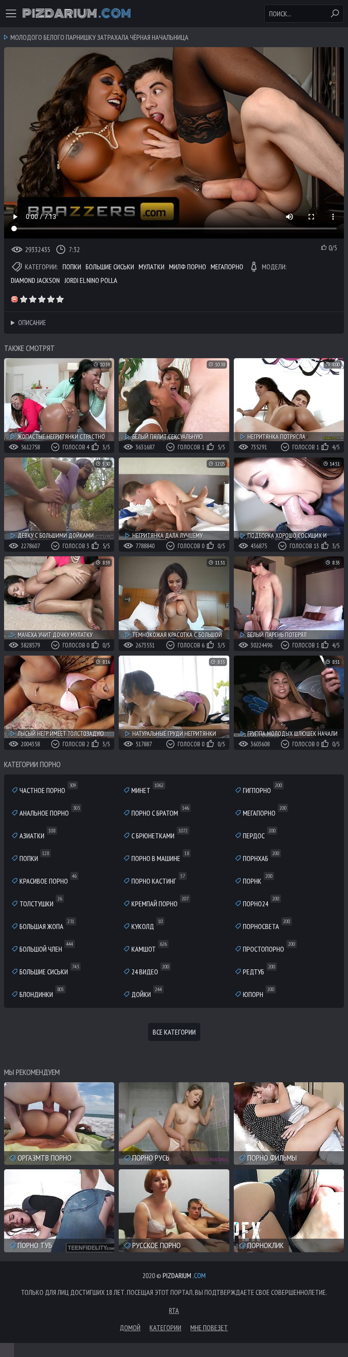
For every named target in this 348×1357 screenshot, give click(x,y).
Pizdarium (76, 13)
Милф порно (187, 266)
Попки (72, 266)
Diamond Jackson (35, 280)
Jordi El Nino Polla (90, 280)
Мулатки (151, 266)
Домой (130, 1327)
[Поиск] (335, 13)
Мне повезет (209, 1327)
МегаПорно (227, 266)
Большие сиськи (110, 266)
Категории (165, 1327)
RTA (174, 1310)
